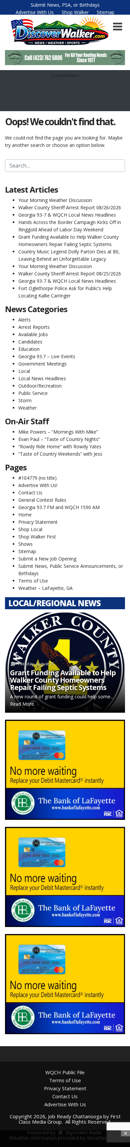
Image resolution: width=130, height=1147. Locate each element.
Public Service (33, 393)
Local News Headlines (42, 378)
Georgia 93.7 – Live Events (46, 356)
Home (25, 514)
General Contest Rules (42, 500)
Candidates (30, 341)
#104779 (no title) (37, 478)
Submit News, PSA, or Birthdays (65, 5)
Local (24, 371)
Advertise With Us (35, 12)
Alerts (24, 319)
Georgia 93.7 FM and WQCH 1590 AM (59, 507)
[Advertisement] (65, 57)
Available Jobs (33, 334)
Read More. (22, 704)
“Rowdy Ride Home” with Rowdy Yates (59, 446)
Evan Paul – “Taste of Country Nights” (59, 439)
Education (29, 349)
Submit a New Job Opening (47, 558)
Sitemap (105, 12)
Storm (25, 400)
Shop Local (30, 529)
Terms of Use (33, 581)
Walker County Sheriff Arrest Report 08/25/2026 (69, 273)
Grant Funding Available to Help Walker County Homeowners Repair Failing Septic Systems (63, 680)
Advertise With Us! (37, 485)
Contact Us (30, 492)
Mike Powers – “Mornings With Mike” (58, 432)
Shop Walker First (37, 536)
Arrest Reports (34, 327)
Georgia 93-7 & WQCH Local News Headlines (67, 215)
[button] (117, 26)
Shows (25, 544)
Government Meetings (42, 364)
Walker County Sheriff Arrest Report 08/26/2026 (69, 207)
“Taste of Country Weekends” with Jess (60, 454)
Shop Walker (75, 12)
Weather (27, 408)
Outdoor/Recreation (40, 386)
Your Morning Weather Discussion (55, 200)
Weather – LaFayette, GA (45, 588)
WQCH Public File (65, 1072)
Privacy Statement (38, 522)
